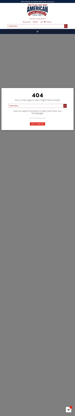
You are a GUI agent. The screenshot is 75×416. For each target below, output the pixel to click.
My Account (27, 22)
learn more (50, 1)
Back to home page (37, 124)
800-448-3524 (41, 19)
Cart (41, 22)
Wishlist (35, 22)
